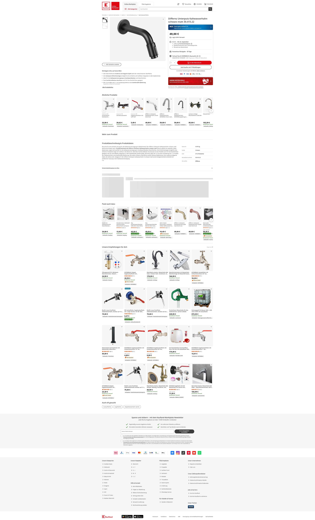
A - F (134, 467)
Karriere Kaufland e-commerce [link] (198, 496)
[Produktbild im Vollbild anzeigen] (138, 39)
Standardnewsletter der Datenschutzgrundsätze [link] (133, 437)
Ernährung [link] (164, 486)
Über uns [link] (192, 467)
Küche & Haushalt (109, 473)
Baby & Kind (107, 476)
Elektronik (107, 467)
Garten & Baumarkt (109, 470)
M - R (134, 473)
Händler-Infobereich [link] (167, 502)
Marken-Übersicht (109, 498)
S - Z (134, 476)
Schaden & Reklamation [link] (139, 499)
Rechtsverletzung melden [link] (140, 505)
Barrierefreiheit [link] (209, 516)
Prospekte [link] (164, 467)
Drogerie (106, 486)
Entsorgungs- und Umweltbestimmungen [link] (193, 516)
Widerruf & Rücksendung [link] (140, 492)
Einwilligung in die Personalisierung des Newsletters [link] (134, 442)
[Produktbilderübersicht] (105, 39)
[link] (146, 4)
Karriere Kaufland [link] (195, 493)
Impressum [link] (155, 516)
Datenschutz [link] (172, 516)
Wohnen (106, 479)
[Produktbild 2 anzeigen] (105, 25)
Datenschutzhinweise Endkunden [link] (199, 483)
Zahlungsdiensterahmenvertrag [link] (199, 477)
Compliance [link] (163, 516)
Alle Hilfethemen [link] (137, 486)
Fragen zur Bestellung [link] (139, 489)
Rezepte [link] (163, 476)
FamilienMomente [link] (166, 489)
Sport (105, 489)
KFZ (105, 492)
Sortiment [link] (164, 473)
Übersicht (135, 464)
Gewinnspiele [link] (165, 482)
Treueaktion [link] (164, 479)
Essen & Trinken (108, 495)
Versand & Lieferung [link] (138, 502)
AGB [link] (179, 516)
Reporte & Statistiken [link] (196, 464)
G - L (134, 470)
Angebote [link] (164, 464)
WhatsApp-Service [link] (166, 492)
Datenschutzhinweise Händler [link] (198, 480)
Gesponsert (104, 113)
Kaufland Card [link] (165, 470)
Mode (105, 482)
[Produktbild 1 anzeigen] (105, 20)
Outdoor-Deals (108, 464)
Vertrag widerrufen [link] (138, 496)
